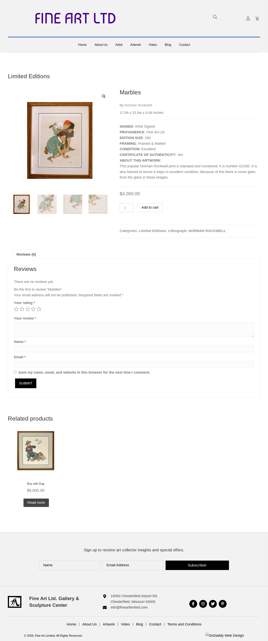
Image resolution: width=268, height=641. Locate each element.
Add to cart (150, 207)
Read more (36, 503)
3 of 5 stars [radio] (27, 309)
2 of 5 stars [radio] (22, 309)
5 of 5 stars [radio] (39, 309)
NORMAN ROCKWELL (207, 231)
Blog (139, 624)
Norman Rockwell (138, 105)
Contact (155, 624)
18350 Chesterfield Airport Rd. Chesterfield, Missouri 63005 (134, 599)
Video (125, 624)
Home (71, 624)
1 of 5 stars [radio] (16, 309)
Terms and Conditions (184, 624)
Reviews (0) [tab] (26, 254)
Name (20, 342)
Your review (25, 318)
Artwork (109, 624)
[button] (248, 18)
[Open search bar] (215, 17)
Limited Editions (29, 76)
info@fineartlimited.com (129, 607)
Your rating (24, 303)
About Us (89, 624)
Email (20, 357)
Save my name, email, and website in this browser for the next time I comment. (84, 372)
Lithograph (177, 231)
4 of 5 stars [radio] (33, 309)
